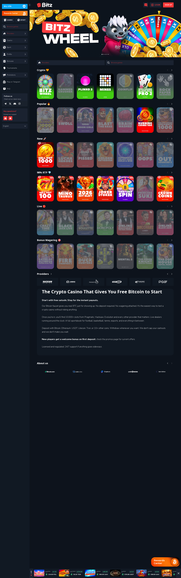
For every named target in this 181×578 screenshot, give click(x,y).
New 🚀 (41, 138)
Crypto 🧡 (43, 70)
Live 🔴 (41, 206)
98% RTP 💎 (44, 172)
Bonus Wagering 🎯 (49, 240)
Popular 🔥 (43, 104)
